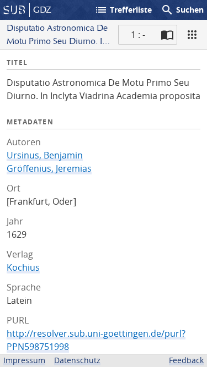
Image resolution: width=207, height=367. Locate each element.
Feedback (186, 360)
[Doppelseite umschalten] (167, 35)
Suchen (182, 10)
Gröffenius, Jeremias (49, 168)
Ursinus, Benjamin (45, 155)
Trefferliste (123, 10)
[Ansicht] (192, 34)
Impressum (24, 360)
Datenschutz (77, 360)
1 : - (138, 35)
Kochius (23, 267)
